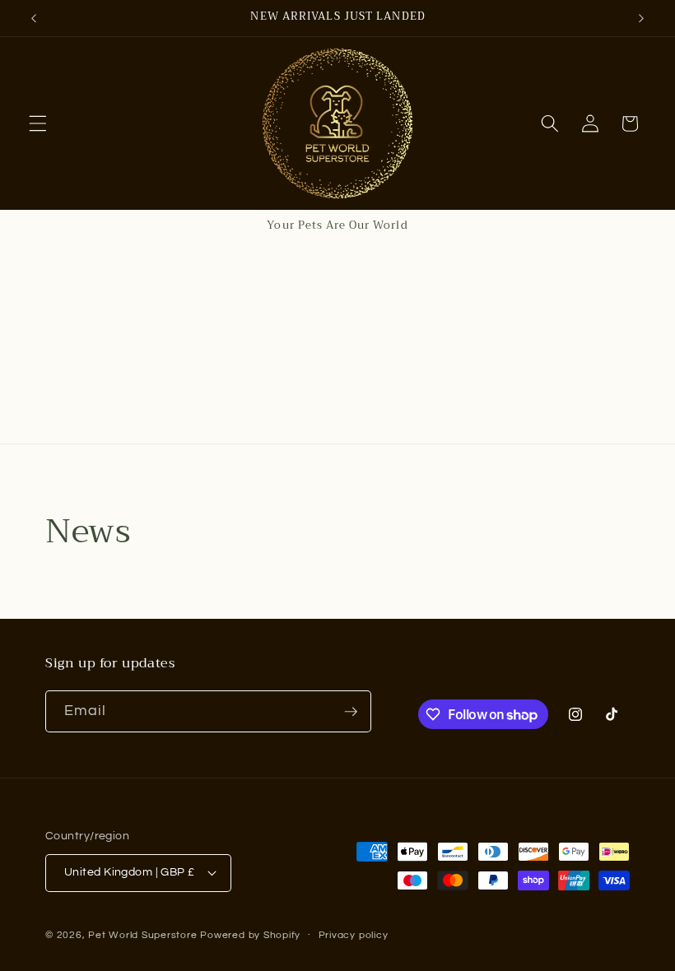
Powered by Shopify (250, 935)
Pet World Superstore (142, 935)
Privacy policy (354, 935)
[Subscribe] (350, 711)
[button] (38, 123)
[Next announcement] (641, 18)
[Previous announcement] (34, 18)
